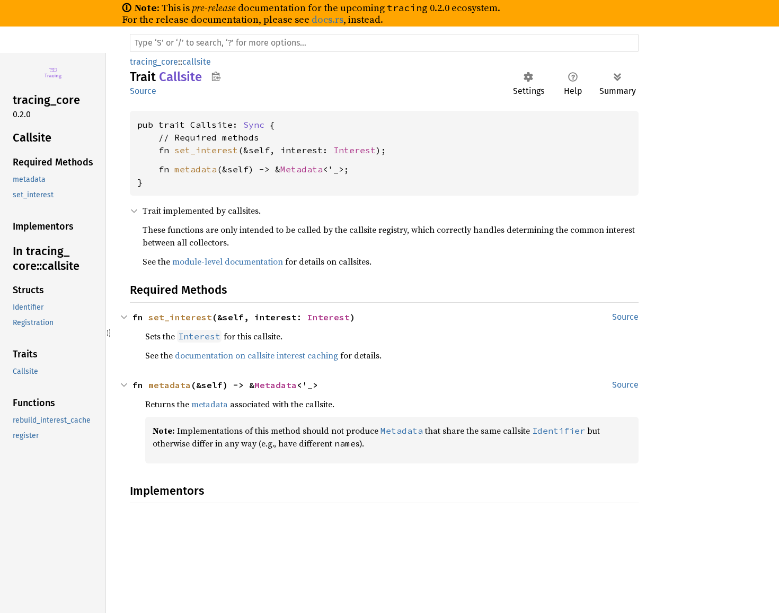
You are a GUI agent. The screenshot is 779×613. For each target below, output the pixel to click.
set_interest (206, 150)
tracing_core (154, 62)
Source (143, 91)
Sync (253, 124)
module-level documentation (227, 261)
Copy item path (216, 76)
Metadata (301, 169)
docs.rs (327, 19)
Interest (354, 150)
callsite (196, 62)
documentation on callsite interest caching (256, 355)
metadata (195, 169)
